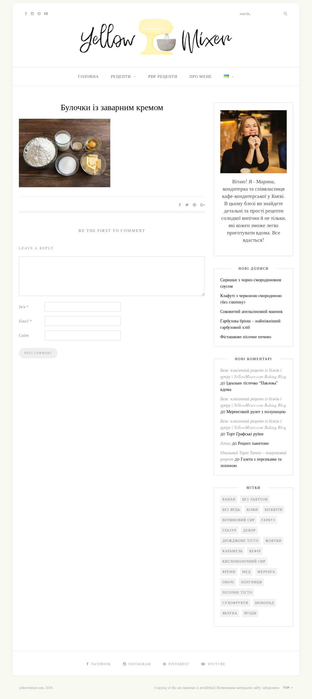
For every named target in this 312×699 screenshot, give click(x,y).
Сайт (24, 335)
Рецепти (121, 76)
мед (246, 571)
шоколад (264, 602)
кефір (255, 551)
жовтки (273, 540)
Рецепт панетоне (253, 443)
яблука (229, 613)
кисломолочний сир (243, 561)
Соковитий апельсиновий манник (251, 311)
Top (287, 687)
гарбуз (268, 520)
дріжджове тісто (240, 540)
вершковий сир (238, 520)
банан (229, 499)
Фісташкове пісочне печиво (245, 336)
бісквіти (273, 509)
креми (229, 571)
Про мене (201, 76)
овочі (228, 582)
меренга (266, 571)
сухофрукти (235, 602)
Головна (88, 76)
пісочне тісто (237, 592)
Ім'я (23, 306)
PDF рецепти (162, 76)
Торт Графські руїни (245, 434)
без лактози (255, 499)
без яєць (231, 509)
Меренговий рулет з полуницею (255, 411)
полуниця (251, 582)
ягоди (250, 613)
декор (249, 530)
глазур (229, 530)
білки (252, 509)
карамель (232, 551)
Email (25, 321)
